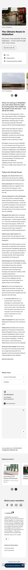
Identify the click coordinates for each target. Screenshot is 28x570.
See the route (8, 47)
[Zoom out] (23, 436)
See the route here (7, 359)
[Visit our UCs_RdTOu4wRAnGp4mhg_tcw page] (16, 505)
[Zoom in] (23, 431)
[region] (14, 423)
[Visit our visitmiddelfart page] (7, 505)
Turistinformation (9, 548)
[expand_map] (23, 410)
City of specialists (9, 550)
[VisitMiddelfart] (9, 513)
